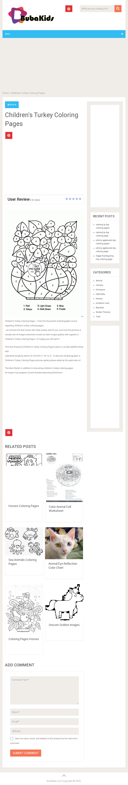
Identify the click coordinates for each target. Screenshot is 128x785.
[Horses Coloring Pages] (24, 477)
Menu (7, 34)
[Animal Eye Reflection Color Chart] (64, 543)
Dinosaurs (100, 290)
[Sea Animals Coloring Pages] (24, 541)
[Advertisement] (63, 65)
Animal (13, 104)
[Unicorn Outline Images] (64, 602)
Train (98, 316)
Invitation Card (102, 303)
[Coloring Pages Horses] (24, 609)
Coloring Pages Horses (23, 639)
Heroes (99, 298)
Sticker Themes (103, 312)
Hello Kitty (100, 294)
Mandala (100, 307)
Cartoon (99, 285)
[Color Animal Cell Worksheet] (64, 477)
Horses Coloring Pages (23, 506)
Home (5, 93)
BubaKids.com (54, 781)
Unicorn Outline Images (64, 625)
